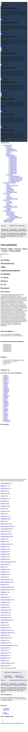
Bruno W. (6, 401)
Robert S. (6, 397)
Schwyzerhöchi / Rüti (6, 526)
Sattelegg (3, 491)
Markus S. (6, 383)
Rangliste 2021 (13, 168)
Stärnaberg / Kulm (5, 630)
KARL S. (6, 375)
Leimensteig (3, 647)
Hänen (2, 566)
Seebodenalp (4, 627)
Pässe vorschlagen (11, 215)
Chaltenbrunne (4, 609)
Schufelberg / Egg (5, 544)
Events (8, 196)
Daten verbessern (11, 212)
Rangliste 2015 (13, 160)
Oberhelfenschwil (5, 579)
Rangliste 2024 (13, 172)
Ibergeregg (3, 493)
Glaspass (3, 650)
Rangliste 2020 (13, 166)
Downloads (9, 188)
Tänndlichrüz (4, 518)
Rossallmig (3, 549)
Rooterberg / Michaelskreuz (7, 645)
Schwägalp (3, 551)
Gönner (8, 209)
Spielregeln (9, 205)
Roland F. (6, 378)
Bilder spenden (10, 213)
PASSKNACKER (8, 145)
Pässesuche (3, 18)
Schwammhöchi (4, 483)
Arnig (2, 594)
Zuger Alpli (3, 564)
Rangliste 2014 (13, 158)
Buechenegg (3, 655)
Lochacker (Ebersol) (5, 587)
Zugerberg (3, 604)
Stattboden (3, 574)
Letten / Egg (3, 615)
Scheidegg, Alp (4, 534)
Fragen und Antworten (12, 150)
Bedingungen (10, 154)
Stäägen (2, 622)
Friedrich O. (6, 382)
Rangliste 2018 (13, 164)
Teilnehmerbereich (11, 149)
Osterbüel (3, 572)
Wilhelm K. (6, 390)
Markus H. (6, 379)
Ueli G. (5, 399)
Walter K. (6, 385)
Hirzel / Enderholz (5, 582)
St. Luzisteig (3, 612)
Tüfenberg (3, 592)
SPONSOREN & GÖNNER (10, 206)
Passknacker (3, 110)
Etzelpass (3, 503)
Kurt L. (5, 407)
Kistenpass (3, 559)
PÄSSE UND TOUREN (10, 182)
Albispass (3, 640)
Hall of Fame (10, 174)
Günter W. (6, 387)
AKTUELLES (7, 193)
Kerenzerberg (4, 488)
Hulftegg (3, 584)
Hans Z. (5, 418)
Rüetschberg (3, 658)
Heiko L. (6, 386)
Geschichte (9, 201)
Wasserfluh (3, 554)
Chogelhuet (3, 607)
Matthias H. (6, 391)
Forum (8, 194)
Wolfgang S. (6, 389)
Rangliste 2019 (13, 165)
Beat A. (5, 411)
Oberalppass (3, 665)
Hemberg (3, 546)
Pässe (8, 184)
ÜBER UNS (7, 200)
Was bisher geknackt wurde (16, 177)
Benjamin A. (7, 395)
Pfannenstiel (3, 597)
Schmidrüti (3, 635)
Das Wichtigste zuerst (15, 176)
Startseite (9, 146)
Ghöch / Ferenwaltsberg (6, 561)
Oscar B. (6, 417)
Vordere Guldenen (5, 620)
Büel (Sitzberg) (4, 637)
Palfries (2, 539)
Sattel (2, 513)
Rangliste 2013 (13, 157)
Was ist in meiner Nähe (12, 185)
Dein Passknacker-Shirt (12, 198)
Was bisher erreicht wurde (16, 178)
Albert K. (6, 393)
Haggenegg (3, 506)
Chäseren (3, 577)
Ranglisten (9, 152)
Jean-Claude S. (7, 421)
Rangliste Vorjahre (11, 156)
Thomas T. (6, 376)
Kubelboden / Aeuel (5, 589)
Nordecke (3, 625)
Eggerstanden (4, 653)
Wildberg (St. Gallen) (6, 632)
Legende (9, 186)
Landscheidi (3, 602)
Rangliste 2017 (13, 162)
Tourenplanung (10, 190)
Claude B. (6, 410)
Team (8, 204)
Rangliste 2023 (13, 170)
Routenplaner (4, 63)
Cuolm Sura (3, 556)
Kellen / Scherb (4, 523)
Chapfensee (3, 516)
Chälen (2, 496)
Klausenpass (3, 498)
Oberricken (3, 511)
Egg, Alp (3, 501)
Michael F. (6, 405)
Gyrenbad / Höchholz (6, 663)
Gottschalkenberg (5, 536)
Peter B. (5, 394)
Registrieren (9, 148)
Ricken (2, 508)
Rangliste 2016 (13, 161)
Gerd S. (5, 380)
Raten (2, 521)
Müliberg (3, 660)
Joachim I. (6, 409)
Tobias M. (6, 415)
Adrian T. (6, 398)
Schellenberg (4, 642)
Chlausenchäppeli (5, 528)
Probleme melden (11, 219)
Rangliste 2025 (13, 173)
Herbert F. (6, 414)
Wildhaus (3, 541)
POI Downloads (10, 189)
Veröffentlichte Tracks (12, 192)
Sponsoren (9, 208)
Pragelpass (3, 485)
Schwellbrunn (4, 617)
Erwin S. (6, 406)
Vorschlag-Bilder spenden (16, 217)
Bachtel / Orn (4, 531)
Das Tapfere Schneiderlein (16, 180)
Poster (8, 153)
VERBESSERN (7, 211)
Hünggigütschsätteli (5, 599)
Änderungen (9, 197)
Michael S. (6, 402)
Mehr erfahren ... (5, 229)
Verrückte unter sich (14, 181)
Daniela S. (6, 403)
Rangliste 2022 (13, 169)
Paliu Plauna (3, 569)
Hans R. (5, 413)
